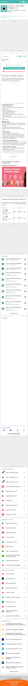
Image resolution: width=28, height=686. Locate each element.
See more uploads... (14, 313)
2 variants (9, 274)
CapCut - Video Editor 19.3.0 (12, 551)
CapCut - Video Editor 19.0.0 (12, 482)
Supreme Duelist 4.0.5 (10, 578)
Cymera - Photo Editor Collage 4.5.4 (13, 290)
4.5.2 (4, 210)
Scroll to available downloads (15, 68)
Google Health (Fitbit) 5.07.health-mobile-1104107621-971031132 (15, 667)
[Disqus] (14, 372)
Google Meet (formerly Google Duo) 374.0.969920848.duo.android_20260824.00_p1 (16, 625)
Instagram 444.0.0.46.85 (11, 583)
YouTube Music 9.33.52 (11, 510)
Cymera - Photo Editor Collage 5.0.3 (13, 263)
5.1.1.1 (15, 165)
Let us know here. (17, 678)
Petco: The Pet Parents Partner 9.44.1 (14, 639)
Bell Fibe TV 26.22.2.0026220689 (13, 653)
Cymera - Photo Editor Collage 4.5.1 (13, 307)
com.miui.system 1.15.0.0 (11, 542)
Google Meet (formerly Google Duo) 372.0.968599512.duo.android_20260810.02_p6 (16, 634)
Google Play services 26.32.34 (12, 560)
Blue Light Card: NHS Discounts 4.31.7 (14, 644)
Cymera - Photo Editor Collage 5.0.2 (13, 268)
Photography (5, 56)
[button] (17, 56)
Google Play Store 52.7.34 (11, 491)
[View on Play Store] (20, 56)
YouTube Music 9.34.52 (11, 606)
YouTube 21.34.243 (10, 537)
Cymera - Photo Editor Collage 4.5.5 (13, 284)
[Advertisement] (14, 36)
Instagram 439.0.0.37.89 (11, 514)
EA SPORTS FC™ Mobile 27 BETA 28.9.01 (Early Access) (13, 556)
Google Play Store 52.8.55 (11, 505)
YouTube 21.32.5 (9, 500)
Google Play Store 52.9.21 (11, 588)
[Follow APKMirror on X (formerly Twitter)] (4, 430)
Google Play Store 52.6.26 (11, 496)
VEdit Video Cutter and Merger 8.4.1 (13, 662)
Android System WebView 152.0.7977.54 (11, 611)
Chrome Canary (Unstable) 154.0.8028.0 (14, 629)
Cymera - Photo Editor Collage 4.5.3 (13, 295)
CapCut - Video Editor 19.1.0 (12, 477)
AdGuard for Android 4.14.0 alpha (13, 597)
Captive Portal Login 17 (11, 602)
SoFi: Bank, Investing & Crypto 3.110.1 (14, 648)
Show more (13, 156)
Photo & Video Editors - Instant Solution (9, 16)
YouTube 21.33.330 (10, 592)
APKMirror (5, 1)
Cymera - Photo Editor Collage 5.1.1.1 (14, 258)
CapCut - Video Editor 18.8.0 (12, 472)
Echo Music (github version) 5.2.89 (13, 486)
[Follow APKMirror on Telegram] (17, 430)
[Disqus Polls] (14, 337)
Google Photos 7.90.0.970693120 (13, 616)
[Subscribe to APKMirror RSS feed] (24, 430)
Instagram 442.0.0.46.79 (11, 532)
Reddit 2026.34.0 (9, 546)
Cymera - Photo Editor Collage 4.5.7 (13, 272)
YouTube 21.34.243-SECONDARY (13, 565)
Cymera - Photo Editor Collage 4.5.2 (13, 301)
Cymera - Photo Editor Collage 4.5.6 (13, 278)
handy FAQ (10, 203)
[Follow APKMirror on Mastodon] (10, 430)
